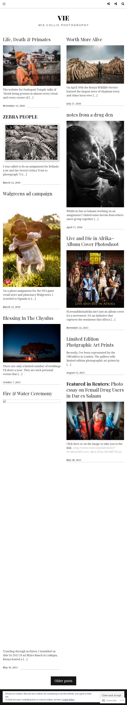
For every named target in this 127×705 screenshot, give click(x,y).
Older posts (63, 681)
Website (107, 4)
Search (121, 4)
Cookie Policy (68, 700)
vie (63, 17)
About (114, 4)
